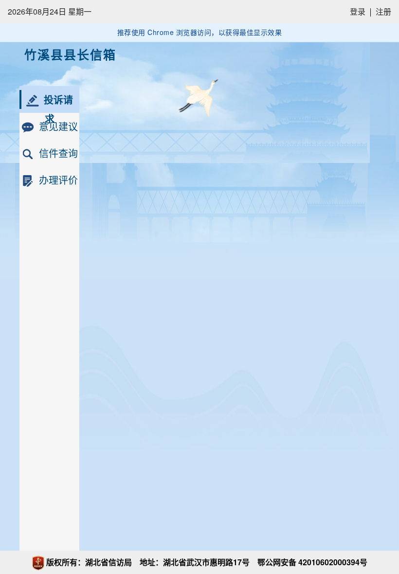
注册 (383, 11)
